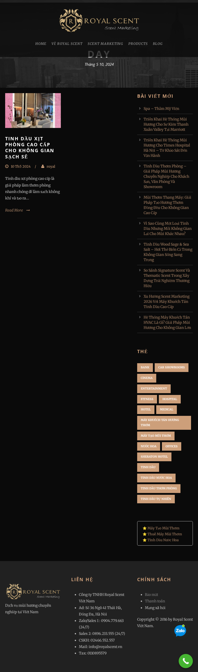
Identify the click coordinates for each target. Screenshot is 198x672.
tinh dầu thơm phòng (159, 488)
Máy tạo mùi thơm (156, 436)
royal (51, 166)
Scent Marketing (105, 44)
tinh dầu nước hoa (156, 478)
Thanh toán (155, 601)
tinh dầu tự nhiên (156, 499)
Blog (158, 44)
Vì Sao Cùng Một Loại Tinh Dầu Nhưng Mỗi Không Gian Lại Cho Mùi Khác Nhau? (168, 228)
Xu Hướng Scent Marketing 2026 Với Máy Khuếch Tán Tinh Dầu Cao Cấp (166, 301)
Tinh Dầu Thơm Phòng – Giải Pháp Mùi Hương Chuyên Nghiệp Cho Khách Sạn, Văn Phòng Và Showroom (166, 176)
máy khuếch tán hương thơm (160, 422)
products (138, 44)
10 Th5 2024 (21, 166)
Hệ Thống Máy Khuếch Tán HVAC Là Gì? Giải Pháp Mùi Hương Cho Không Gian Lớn (167, 322)
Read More (14, 210)
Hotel (146, 409)
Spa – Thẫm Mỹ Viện (161, 108)
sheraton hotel (154, 456)
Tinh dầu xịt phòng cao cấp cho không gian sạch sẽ (29, 147)
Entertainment (154, 388)
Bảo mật (151, 594)
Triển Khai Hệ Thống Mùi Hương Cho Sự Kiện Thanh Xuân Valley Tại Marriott (166, 124)
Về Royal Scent (67, 44)
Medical (166, 409)
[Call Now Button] (186, 661)
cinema (147, 378)
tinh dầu (148, 467)
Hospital (169, 399)
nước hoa (148, 446)
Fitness (147, 399)
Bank (145, 367)
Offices (172, 446)
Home (40, 44)
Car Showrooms (171, 367)
